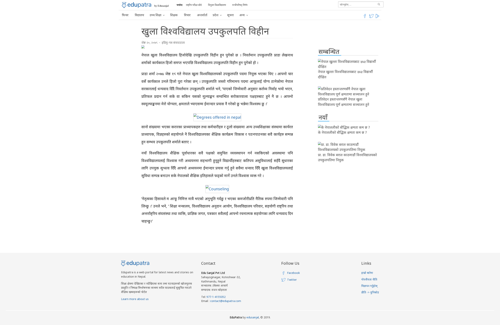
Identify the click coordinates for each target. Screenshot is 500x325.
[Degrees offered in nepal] (217, 117)
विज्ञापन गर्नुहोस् (369, 286)
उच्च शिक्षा (155, 15)
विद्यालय (139, 15)
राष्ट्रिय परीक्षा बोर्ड (194, 5)
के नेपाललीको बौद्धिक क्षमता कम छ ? (342, 132)
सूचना (230, 15)
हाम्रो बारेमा (367, 273)
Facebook (293, 273)
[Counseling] (217, 188)
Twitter (292, 279)
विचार (187, 15)
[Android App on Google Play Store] (378, 17)
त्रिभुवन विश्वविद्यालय (217, 5)
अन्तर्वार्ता (202, 15)
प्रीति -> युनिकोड (370, 292)
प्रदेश (215, 15)
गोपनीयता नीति (369, 279)
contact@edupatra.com (225, 301)
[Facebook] (365, 17)
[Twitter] (371, 17)
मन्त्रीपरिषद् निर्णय (239, 5)
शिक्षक (174, 15)
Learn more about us (135, 299)
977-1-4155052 (216, 297)
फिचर (125, 15)
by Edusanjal (161, 5)
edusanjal (252, 317)
